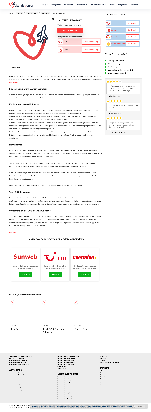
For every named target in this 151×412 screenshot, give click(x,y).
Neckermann (104, 379)
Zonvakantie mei (15, 381)
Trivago (102, 381)
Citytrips (112, 4)
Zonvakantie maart (15, 377)
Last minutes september (65, 393)
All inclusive (68, 4)
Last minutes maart (64, 381)
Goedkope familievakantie (66, 362)
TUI (101, 371)
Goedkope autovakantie (65, 360)
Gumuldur (45, 13)
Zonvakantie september (17, 389)
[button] (53, 19)
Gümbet (13, 325)
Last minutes (80, 4)
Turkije (19, 13)
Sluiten (140, 406)
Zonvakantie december (17, 395)
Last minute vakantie (16, 358)
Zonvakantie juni (15, 383)
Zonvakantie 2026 (97, 4)
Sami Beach (16, 329)
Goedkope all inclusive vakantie (68, 356)
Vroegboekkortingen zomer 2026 (20, 356)
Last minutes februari (64, 379)
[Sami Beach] (24, 313)
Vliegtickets (122, 4)
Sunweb (103, 373)
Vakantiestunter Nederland (109, 362)
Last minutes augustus (65, 391)
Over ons (103, 356)
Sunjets (103, 377)
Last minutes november (65, 397)
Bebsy (102, 385)
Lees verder (13, 82)
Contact (103, 358)
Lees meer (13, 232)
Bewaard (134, 4)
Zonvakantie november (17, 393)
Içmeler (45, 325)
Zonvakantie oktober (16, 391)
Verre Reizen (61, 368)
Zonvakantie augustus (17, 387)
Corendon (103, 375)
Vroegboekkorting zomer (51, 4)
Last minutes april (63, 383)
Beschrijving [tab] (16, 67)
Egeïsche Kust (32, 13)
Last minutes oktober (64, 395)
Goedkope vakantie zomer (18, 360)
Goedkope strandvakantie (66, 358)
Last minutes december (65, 399)
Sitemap (103, 360)
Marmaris (77, 325)
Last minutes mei (63, 385)
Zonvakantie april (15, 379)
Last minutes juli (63, 389)
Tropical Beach (81, 329)
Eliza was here (105, 383)
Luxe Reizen (61, 366)
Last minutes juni (63, 387)
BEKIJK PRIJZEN (70, 30)
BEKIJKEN (25, 275)
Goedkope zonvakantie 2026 (19, 364)
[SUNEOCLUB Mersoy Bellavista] (56, 313)
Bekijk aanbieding (91, 42)
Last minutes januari (64, 377)
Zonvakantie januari (16, 373)
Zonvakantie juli (14, 385)
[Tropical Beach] (87, 313)
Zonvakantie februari (16, 375)
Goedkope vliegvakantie (17, 362)
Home (11, 13)
